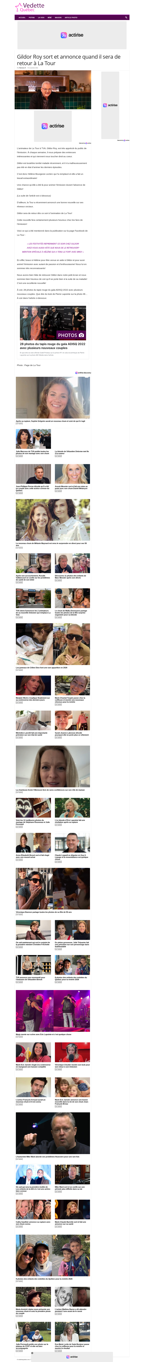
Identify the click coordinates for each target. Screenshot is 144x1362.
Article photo (71, 17)
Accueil (22, 17)
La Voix (41, 17)
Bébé (50, 17)
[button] (126, 17)
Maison (58, 17)
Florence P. (22, 68)
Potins (32, 17)
